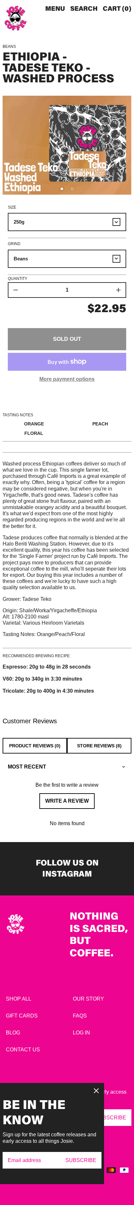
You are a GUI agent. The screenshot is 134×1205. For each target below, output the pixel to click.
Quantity (17, 278)
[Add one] (118, 290)
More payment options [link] (67, 379)
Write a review (67, 801)
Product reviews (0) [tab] (34, 745)
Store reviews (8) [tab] (99, 745)
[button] (84, 9)
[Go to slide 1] (61, 188)
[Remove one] (15, 290)
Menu (55, 9)
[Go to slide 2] (72, 188)
